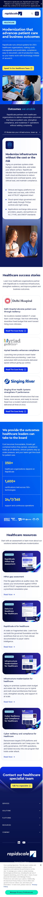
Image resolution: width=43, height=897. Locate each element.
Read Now (8, 595)
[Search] (32, 14)
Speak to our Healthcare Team (17, 68)
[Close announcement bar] (41, 3)
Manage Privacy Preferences (21, 892)
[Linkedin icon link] (19, 842)
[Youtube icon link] (23, 842)
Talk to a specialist (20, 786)
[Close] (41, 865)
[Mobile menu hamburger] (37, 14)
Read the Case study (14, 369)
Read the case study (14, 331)
